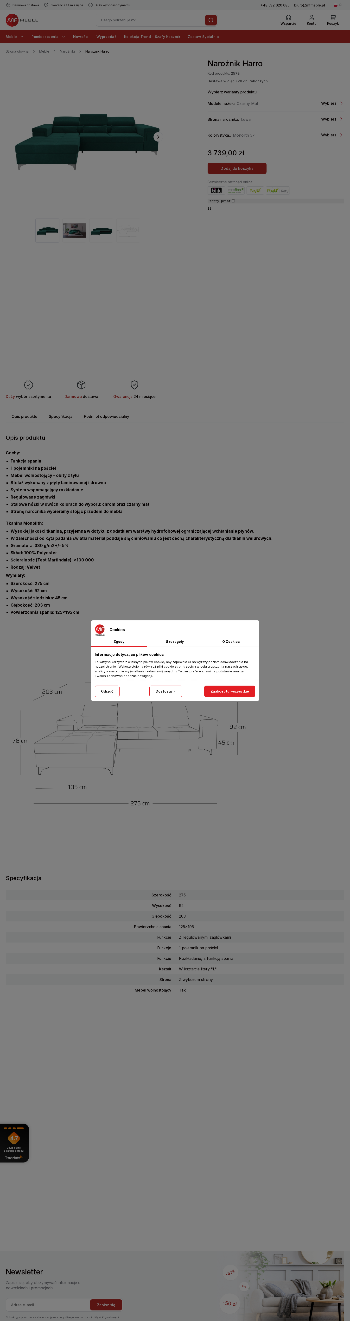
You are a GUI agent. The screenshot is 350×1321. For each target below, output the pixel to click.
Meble (12, 37)
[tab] (24, 416)
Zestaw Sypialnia (203, 37)
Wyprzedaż (106, 37)
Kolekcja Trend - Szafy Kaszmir (152, 37)
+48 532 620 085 (275, 5)
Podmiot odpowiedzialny (106, 416)
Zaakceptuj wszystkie (229, 691)
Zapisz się (106, 1305)
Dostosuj (164, 691)
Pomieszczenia (46, 37)
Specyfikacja (60, 416)
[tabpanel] (47, 231)
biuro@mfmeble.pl (309, 5)
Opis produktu (24, 416)
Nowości (81, 37)
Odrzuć (107, 691)
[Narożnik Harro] (86, 137)
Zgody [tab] (119, 641)
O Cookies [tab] (231, 641)
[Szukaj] (211, 20)
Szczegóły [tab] (175, 641)
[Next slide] (158, 137)
